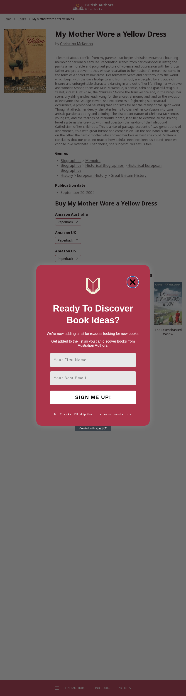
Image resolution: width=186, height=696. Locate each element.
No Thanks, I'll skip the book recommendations (93, 414)
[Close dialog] (132, 282)
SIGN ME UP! (93, 397)
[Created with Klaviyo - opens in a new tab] (93, 428)
